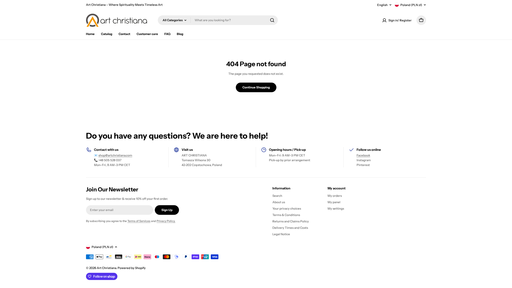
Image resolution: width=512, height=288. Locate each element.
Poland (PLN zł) (411, 5)
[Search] (272, 20)
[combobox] (218, 20)
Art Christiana (106, 268)
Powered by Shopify (132, 268)
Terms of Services (138, 221)
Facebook (363, 155)
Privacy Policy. (166, 221)
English (382, 4)
